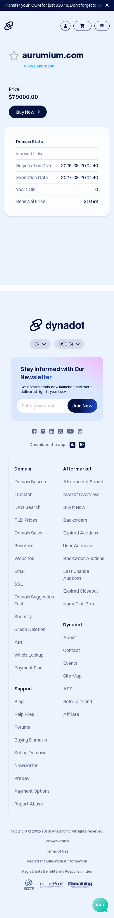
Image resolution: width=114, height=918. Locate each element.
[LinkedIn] (51, 431)
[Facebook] (34, 431)
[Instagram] (43, 431)
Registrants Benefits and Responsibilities (57, 871)
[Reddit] (80, 431)
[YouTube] (70, 431)
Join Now (82, 406)
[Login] (65, 26)
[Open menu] (102, 26)
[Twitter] (60, 431)
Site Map (72, 676)
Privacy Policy (57, 841)
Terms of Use (57, 851)
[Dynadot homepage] (9, 26)
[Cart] (82, 26)
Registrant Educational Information (57, 861)
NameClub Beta (79, 604)
